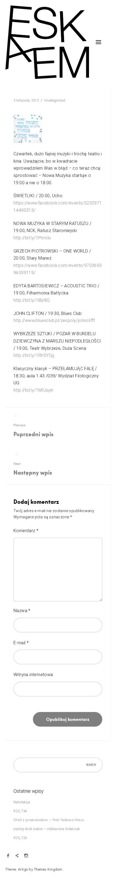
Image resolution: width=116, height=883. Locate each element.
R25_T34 (20, 811)
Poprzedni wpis (33, 430)
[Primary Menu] (98, 42)
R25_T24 (20, 838)
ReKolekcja (21, 802)
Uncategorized (54, 100)
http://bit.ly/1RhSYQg (33, 355)
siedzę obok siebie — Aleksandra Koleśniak (46, 829)
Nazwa (21, 610)
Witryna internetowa (33, 674)
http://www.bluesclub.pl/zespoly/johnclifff (54, 320)
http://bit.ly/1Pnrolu (32, 237)
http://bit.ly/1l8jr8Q (31, 300)
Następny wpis (32, 469)
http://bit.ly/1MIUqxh (33, 390)
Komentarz (25, 530)
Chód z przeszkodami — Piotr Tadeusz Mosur (48, 820)
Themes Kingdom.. (49, 869)
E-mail (21, 642)
